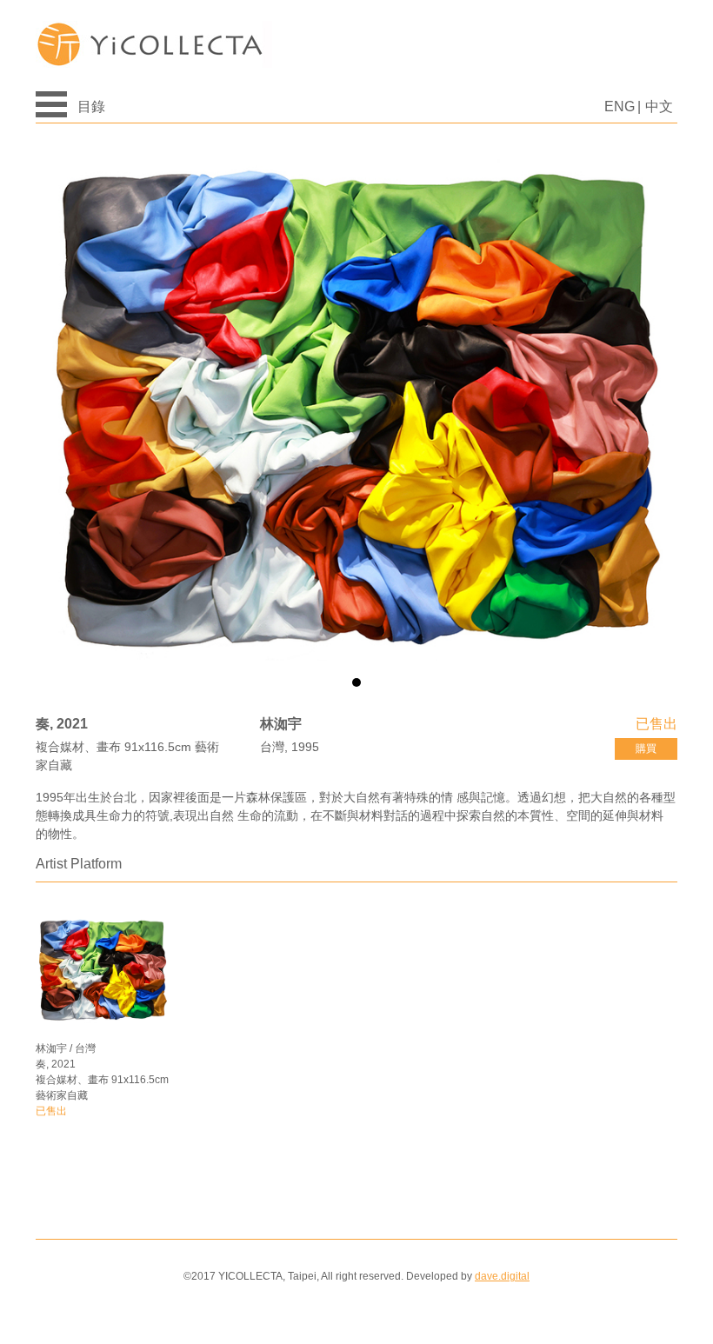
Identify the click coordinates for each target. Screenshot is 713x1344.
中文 (659, 106)
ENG (619, 106)
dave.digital (502, 1276)
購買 (646, 748)
